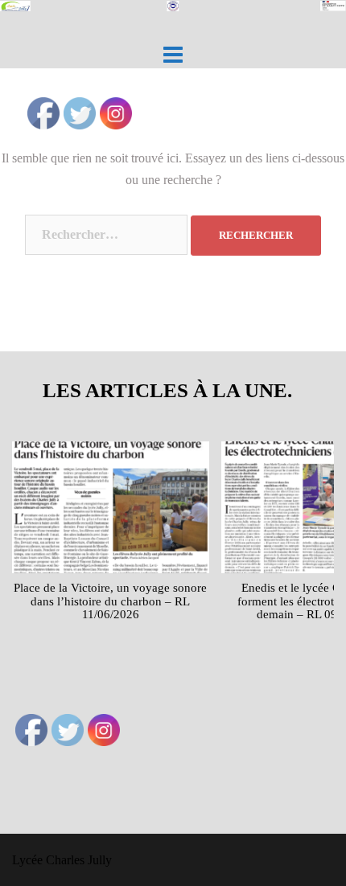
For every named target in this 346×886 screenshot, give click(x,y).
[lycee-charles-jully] (173, 11)
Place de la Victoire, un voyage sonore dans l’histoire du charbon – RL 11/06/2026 (110, 601)
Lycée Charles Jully (62, 860)
